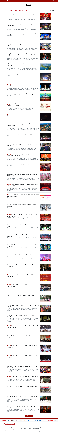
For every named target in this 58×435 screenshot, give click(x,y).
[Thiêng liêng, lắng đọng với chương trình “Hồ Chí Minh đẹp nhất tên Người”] (45, 338)
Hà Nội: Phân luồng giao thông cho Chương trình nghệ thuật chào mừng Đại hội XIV (21, 205)
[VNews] (54, 420)
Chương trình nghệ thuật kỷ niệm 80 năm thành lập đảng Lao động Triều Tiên (22, 235)
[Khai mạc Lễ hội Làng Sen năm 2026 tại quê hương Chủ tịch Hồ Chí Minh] (45, 87)
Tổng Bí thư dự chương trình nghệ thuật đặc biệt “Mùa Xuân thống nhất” (22, 356)
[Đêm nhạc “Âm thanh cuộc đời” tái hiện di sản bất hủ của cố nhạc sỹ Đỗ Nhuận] (45, 227)
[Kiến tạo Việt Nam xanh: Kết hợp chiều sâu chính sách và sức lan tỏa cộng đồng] (45, 66)
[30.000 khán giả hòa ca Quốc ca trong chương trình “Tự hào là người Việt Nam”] (45, 257)
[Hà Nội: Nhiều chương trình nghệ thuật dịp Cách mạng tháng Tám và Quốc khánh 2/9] (45, 26)
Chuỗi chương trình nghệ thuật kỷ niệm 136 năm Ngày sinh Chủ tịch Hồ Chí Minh (22, 104)
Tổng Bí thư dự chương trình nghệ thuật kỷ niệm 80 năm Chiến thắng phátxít (23, 346)
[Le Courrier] (44, 420)
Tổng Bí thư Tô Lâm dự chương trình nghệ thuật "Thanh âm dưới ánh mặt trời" (22, 144)
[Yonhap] (30, 420)
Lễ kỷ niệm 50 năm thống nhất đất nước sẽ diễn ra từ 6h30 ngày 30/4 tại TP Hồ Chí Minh (23, 397)
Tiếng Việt (35, 0)
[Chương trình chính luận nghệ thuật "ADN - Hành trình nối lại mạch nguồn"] (45, 46)
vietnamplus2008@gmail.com (26, 429)
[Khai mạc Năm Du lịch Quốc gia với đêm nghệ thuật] (45, 409)
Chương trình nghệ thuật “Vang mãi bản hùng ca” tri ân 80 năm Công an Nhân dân (22, 265)
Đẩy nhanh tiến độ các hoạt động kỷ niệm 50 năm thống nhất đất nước (22, 386)
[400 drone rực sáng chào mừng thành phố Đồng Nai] (45, 117)
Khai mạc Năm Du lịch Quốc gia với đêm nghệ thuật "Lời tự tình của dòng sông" (22, 407)
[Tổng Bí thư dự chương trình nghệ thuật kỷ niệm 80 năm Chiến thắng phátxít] (45, 348)
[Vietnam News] (37, 420)
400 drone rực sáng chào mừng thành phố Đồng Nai (22, 114)
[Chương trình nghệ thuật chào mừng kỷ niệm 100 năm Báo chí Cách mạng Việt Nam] (45, 328)
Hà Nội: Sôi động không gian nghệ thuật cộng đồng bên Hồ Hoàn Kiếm (23, 74)
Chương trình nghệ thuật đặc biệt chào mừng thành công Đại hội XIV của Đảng (22, 184)
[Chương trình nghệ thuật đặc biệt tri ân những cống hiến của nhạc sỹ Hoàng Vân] (45, 318)
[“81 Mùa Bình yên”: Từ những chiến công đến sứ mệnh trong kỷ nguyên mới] (45, 16)
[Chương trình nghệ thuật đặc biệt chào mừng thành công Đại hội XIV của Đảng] (45, 187)
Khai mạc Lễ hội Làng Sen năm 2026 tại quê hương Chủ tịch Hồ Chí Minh (23, 84)
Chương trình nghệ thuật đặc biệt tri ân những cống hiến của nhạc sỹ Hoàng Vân (22, 316)
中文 (46, 0)
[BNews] (8, 420)
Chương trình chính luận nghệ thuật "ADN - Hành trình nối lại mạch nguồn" (22, 44)
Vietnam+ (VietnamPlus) (9, 0)
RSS (31, 423)
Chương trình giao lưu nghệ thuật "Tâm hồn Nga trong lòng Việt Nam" (22, 164)
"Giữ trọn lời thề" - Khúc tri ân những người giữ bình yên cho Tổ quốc (22, 34)
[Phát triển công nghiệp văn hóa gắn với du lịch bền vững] (45, 137)
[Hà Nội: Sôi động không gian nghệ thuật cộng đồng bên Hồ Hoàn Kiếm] (45, 77)
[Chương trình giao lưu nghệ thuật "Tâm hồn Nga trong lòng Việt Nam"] (45, 167)
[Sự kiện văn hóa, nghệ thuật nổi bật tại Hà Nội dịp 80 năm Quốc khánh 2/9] (45, 277)
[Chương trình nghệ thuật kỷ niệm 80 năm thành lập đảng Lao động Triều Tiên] (45, 237)
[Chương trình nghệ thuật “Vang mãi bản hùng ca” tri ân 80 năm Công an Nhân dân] (45, 267)
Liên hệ (53, 423)
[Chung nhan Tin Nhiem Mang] (51, 426)
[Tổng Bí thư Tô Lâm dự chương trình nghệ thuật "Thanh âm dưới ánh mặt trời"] (45, 147)
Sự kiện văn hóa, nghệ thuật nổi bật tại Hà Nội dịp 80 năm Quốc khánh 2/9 (23, 275)
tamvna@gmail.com (40, 427)
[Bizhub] (12, 420)
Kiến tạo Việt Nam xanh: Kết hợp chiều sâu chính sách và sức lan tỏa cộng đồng (22, 64)
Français (41, 0)
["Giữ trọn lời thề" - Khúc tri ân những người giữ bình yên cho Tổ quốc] (45, 36)
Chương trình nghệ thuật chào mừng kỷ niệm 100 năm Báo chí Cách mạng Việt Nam (22, 326)
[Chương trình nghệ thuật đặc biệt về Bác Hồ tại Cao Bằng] (45, 97)
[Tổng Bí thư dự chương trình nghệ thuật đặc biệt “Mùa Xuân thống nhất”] (45, 358)
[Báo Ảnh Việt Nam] (50, 420)
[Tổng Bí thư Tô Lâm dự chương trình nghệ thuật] (45, 287)
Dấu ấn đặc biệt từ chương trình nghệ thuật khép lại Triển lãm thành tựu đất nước (22, 245)
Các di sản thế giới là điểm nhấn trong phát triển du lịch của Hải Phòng (23, 295)
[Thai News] (19, 420)
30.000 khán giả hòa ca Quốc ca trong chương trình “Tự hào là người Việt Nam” (22, 255)
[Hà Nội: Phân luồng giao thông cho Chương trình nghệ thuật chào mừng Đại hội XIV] (45, 207)
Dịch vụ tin (45, 423)
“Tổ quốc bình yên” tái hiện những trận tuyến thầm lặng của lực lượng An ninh (22, 54)
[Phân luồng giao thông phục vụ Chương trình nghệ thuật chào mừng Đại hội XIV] (45, 197)
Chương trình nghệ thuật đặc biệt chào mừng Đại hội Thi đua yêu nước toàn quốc (22, 215)
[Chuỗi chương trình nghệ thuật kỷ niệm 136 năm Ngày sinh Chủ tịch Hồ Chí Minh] (45, 107)
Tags (29, 4)
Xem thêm (29, 415)
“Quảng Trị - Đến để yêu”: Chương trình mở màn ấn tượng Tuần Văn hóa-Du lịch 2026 (22, 124)
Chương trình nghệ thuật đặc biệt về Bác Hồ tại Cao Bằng (20, 94)
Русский (49, 0)
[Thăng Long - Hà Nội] (51, 0)
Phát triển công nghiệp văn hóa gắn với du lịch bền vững (19, 134)
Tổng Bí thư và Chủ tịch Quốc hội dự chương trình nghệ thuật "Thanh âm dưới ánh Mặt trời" (22, 154)
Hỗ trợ (34, 423)
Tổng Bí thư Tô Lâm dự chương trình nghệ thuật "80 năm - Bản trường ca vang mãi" (23, 285)
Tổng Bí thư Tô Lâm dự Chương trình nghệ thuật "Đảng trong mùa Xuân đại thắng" (22, 367)
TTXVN (41, 423)
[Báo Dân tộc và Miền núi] (3, 420)
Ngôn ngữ (37, 423)
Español (44, 0)
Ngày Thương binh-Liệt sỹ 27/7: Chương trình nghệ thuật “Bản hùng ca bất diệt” (23, 306)
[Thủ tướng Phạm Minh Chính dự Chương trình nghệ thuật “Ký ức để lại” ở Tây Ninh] (45, 379)
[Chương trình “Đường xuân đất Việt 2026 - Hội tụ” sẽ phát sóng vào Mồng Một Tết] (45, 177)
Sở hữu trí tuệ (22, 423)
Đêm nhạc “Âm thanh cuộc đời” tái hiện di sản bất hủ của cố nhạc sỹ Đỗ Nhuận (23, 225)
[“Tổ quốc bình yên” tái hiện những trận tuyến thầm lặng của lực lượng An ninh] (45, 56)
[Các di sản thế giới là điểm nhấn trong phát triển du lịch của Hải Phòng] (45, 298)
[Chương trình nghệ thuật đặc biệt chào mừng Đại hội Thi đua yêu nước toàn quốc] (45, 217)
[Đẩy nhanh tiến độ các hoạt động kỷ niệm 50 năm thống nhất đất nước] (45, 389)
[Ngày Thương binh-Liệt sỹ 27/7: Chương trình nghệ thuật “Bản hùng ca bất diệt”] (45, 308)
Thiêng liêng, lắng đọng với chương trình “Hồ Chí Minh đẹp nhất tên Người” (22, 336)
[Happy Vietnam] (24, 420)
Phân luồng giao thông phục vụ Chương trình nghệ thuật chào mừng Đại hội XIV (23, 195)
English (38, 0)
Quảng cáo (49, 423)
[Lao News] (16, 420)
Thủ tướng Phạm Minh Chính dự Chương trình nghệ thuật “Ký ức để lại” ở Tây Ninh (22, 377)
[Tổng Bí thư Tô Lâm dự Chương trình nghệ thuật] (45, 369)
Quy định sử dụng (27, 423)
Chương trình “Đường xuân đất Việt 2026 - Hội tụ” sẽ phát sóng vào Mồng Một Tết (22, 174)
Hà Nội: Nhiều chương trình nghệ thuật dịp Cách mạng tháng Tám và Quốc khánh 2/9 (22, 24)
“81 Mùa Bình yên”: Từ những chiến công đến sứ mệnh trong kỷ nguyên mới (23, 14)
